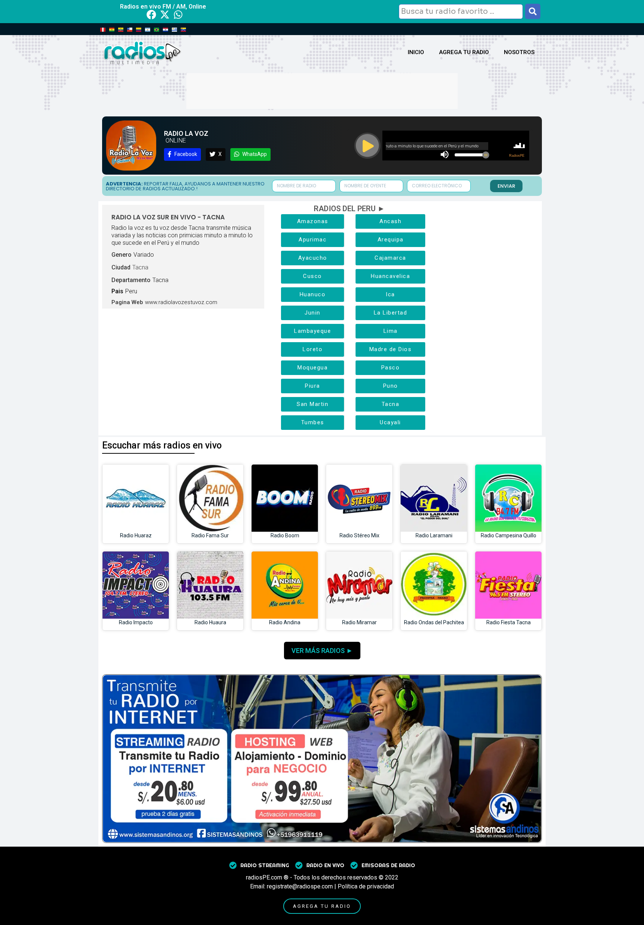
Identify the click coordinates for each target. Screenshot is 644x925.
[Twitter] (165, 14)
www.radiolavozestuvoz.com (181, 302)
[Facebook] (151, 14)
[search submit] (532, 11)
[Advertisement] (322, 90)
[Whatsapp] (178, 14)
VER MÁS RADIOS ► (322, 650)
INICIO (416, 52)
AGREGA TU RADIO (464, 52)
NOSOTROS (519, 52)
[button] (182, 154)
